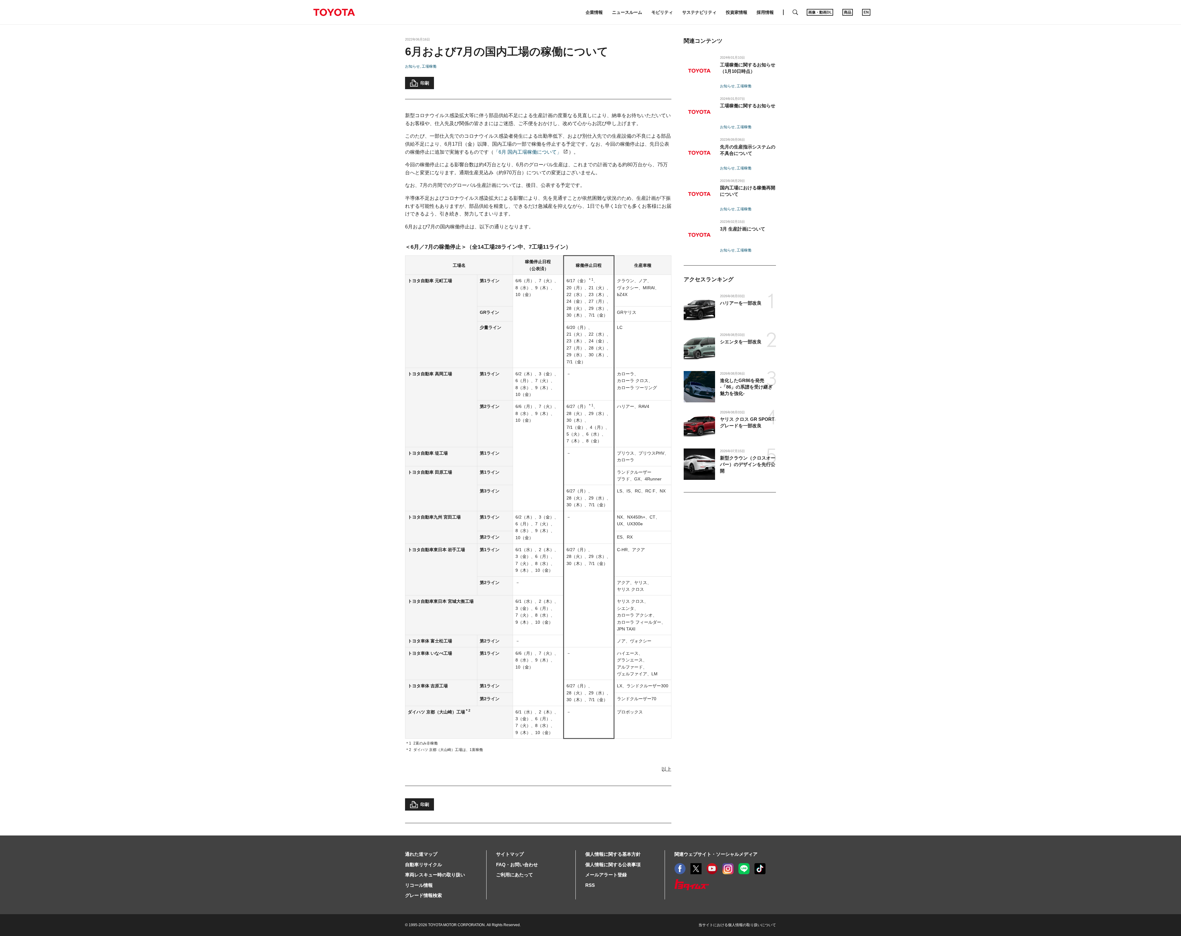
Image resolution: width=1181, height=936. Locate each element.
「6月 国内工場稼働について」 (528, 152)
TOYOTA (334, 12)
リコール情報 (419, 885)
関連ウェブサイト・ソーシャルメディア (716, 854)
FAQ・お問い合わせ (517, 864)
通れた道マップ (421, 854)
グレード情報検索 (423, 895)
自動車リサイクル (423, 864)
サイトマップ (510, 854)
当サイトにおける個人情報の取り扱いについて (737, 925)
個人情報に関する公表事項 (613, 864)
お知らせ (412, 66)
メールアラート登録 (606, 874)
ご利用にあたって (514, 874)
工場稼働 (429, 66)
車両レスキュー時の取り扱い (435, 874)
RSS (590, 885)
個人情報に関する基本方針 (613, 854)
